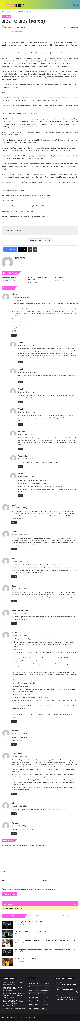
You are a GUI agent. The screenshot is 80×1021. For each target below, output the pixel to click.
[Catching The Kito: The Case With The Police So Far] (7, 925)
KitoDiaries (34, 1017)
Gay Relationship (44, 990)
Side (48, 240)
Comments (65, 916)
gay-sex (47, 987)
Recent (13, 916)
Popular (38, 916)
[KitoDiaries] (15, 5)
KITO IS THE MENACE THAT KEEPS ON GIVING (30, 931)
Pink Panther (9, 27)
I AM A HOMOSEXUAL (9, 278)
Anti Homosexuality (35, 983)
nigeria (45, 1001)
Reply (14, 335)
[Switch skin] (74, 5)
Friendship (39, 987)
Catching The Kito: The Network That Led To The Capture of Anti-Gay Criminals (45, 950)
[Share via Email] (30, 249)
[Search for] (77, 5)
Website (44, 880)
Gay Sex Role (36, 240)
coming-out (47, 983)
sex (30, 1008)
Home (5, 12)
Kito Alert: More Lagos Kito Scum (27, 959)
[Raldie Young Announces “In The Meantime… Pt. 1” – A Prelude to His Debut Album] (7, 943)
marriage (37, 1001)
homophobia (42, 994)
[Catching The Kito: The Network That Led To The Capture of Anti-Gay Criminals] (7, 952)
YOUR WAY (59, 278)
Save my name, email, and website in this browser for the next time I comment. (29, 889)
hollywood (32, 994)
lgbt (42, 997)
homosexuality (33, 997)
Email (4, 880)
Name (4, 871)
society (44, 1008)
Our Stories (12, 12)
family (31, 987)
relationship (44, 1004)
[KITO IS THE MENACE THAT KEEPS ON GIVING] (7, 934)
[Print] (35, 249)
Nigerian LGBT (33, 1004)
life (47, 997)
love (30, 1001)
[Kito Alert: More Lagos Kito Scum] (7, 962)
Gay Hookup (33, 990)
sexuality (36, 1008)
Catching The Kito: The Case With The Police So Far (34, 922)
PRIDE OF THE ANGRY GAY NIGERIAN (37, 279)
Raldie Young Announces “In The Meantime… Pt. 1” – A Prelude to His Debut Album (45, 940)
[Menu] (3, 5)
